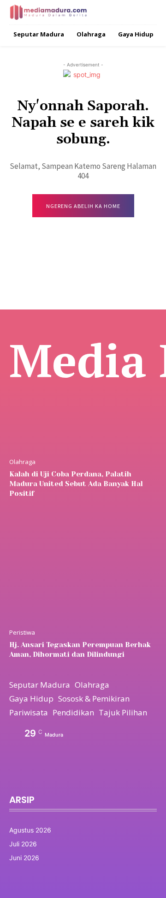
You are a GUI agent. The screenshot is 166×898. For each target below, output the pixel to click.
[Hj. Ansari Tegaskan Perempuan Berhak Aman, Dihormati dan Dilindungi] (83, 568)
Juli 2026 (23, 844)
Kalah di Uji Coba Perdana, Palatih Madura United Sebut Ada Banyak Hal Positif (76, 484)
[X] (54, 776)
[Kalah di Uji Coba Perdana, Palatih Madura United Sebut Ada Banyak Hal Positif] (83, 398)
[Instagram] (33, 776)
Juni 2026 (24, 858)
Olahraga (22, 462)
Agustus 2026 (30, 830)
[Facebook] (12, 776)
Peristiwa (22, 633)
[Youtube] (75, 776)
